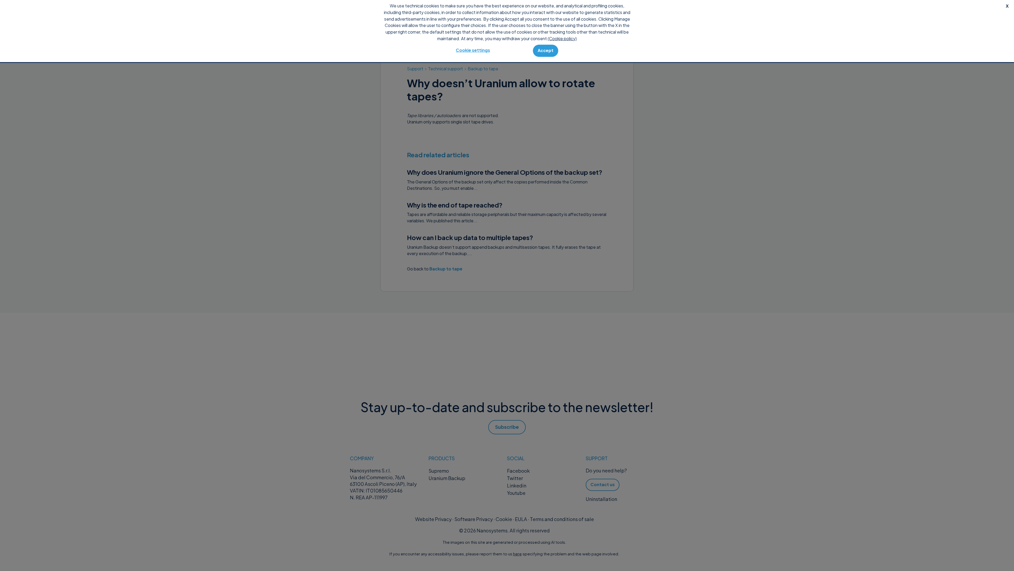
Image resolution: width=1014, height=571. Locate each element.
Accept (545, 50)
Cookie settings (473, 50)
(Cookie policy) (562, 38)
